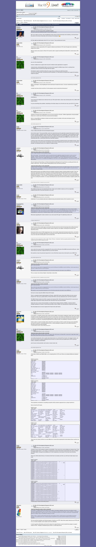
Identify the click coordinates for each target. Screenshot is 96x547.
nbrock (53, 538)
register (23, 12)
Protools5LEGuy (19, 204)
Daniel (17, 126)
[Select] (34, 360)
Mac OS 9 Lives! (48, 40)
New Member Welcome (23, 538)
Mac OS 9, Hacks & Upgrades (21, 539)
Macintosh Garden (62, 40)
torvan (17, 223)
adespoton (18, 505)
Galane (42, 540)
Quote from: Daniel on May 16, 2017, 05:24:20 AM (40, 207)
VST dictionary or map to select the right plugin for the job (37, 537)
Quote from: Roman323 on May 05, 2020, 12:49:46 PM (41, 509)
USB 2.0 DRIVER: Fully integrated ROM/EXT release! (36, 539)
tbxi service (29, 541)
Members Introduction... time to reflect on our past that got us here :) (39, 538)
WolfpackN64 (19, 43)
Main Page (19, 18)
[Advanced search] (59, 16)
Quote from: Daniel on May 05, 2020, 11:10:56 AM (40, 333)
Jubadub (48, 539)
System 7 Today (54, 40)
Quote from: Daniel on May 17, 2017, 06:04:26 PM (40, 151)
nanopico (50, 20)
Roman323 (18, 311)
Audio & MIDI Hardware (23, 536)
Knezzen (18, 27)
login (20, 12)
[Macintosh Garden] (17, 38)
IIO (17, 56)
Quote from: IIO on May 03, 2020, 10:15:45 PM (39, 263)
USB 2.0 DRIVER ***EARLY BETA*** (33, 540)
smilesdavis (46, 536)
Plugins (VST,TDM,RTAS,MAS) (21, 537)
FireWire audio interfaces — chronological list (35, 536)
